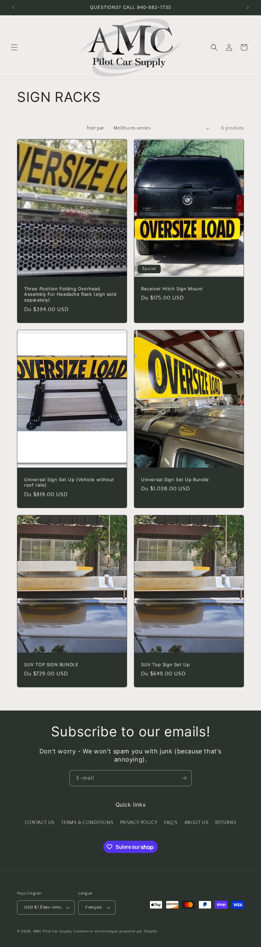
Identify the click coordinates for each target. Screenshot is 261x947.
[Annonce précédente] (13, 7)
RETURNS (225, 822)
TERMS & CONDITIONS (87, 822)
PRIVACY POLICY (138, 822)
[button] (14, 47)
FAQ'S (171, 822)
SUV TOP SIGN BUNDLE (51, 664)
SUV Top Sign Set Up (165, 664)
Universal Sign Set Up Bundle (175, 479)
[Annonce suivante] (247, 7)
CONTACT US (40, 822)
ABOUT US (197, 822)
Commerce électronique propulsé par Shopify (115, 931)
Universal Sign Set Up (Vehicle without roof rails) (69, 482)
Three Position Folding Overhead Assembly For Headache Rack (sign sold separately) (70, 294)
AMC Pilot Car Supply (52, 931)
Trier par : (96, 128)
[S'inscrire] (183, 778)
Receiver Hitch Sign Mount (172, 288)
